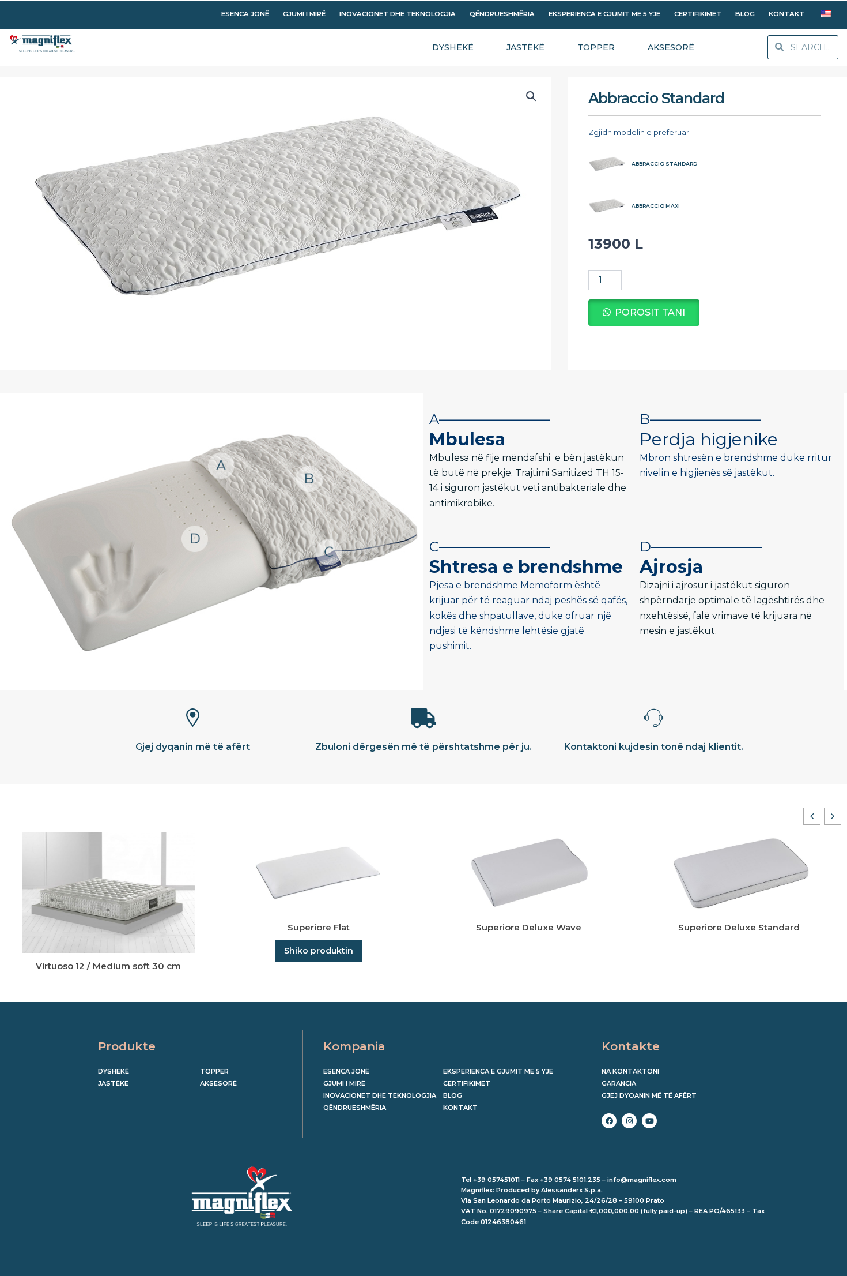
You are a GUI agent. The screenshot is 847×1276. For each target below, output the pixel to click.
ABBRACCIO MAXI (656, 205)
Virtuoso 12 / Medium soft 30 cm (108, 965)
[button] (531, 96)
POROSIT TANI (650, 312)
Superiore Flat (319, 927)
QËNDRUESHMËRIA (502, 14)
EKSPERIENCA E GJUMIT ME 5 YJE (604, 14)
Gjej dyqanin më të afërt (649, 1095)
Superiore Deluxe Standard (739, 927)
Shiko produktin (318, 950)
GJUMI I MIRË (304, 14)
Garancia (619, 1083)
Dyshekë (113, 1071)
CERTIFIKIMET (697, 14)
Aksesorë (218, 1083)
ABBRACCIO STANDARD (664, 163)
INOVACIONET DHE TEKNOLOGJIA (397, 14)
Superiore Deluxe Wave (528, 927)
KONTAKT (786, 14)
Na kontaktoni (630, 1071)
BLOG (745, 14)
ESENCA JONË (245, 14)
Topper (214, 1071)
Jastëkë (113, 1083)
